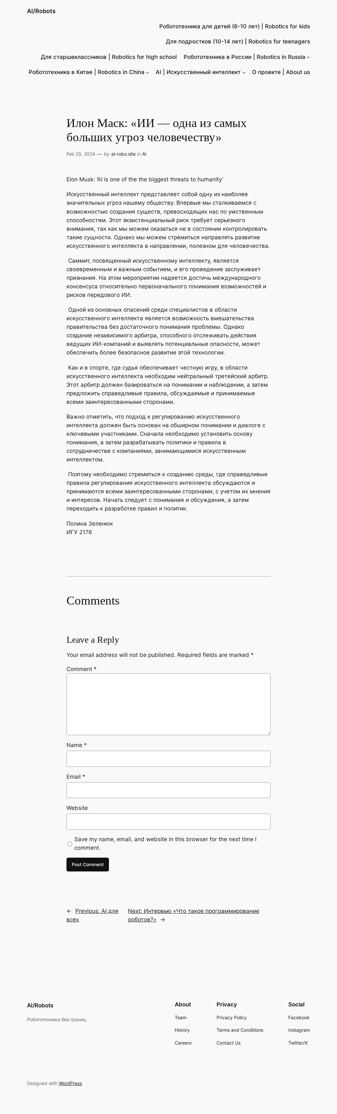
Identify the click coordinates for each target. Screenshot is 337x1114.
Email (75, 776)
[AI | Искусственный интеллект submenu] (244, 72)
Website (77, 808)
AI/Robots (41, 11)
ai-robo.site (123, 154)
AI (144, 154)
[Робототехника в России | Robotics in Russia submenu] (308, 57)
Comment (81, 669)
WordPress (70, 1083)
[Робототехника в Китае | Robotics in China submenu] (147, 72)
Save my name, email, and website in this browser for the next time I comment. (165, 843)
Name (76, 745)
